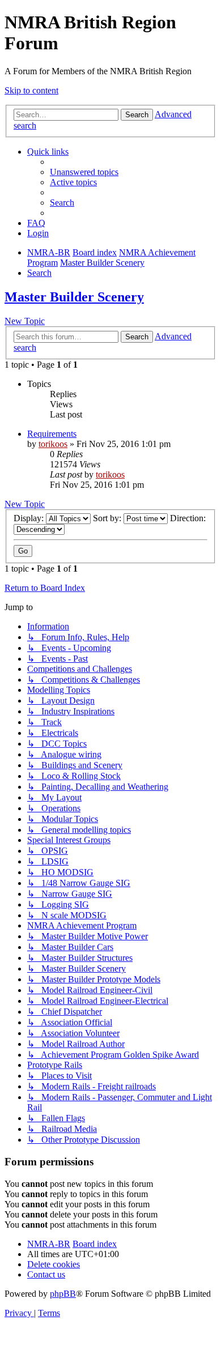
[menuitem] (84, 172)
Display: (30, 518)
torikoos (53, 444)
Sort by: (108, 518)
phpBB (63, 1293)
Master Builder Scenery (74, 296)
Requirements (51, 433)
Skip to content (31, 90)
